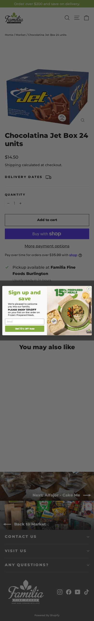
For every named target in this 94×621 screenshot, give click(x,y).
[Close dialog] (89, 289)
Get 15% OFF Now (24, 328)
